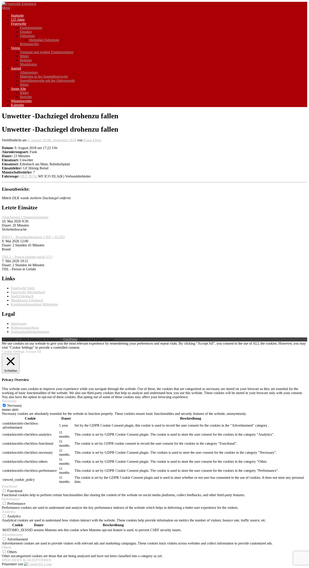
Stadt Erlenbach (22, 296)
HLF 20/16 (28, 176)
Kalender (17, 105)
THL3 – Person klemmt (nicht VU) (27, 257)
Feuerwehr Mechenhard (28, 292)
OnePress (70, 339)
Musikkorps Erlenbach (27, 300)
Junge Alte (18, 89)
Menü (6, 8)
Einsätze (26, 32)
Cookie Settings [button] (13, 351)
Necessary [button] (9, 401)
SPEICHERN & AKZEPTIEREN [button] (26, 560)
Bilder (24, 56)
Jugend (16, 68)
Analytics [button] (8, 512)
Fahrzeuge (27, 36)
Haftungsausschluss (25, 328)
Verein (15, 48)
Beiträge (26, 60)
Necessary (14, 405)
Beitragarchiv (29, 44)
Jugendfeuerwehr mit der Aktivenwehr (47, 80)
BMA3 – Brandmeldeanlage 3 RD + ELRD (33, 237)
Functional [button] (9, 486)
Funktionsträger (31, 28)
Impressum (18, 323)
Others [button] (6, 547)
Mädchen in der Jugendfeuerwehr (44, 76)
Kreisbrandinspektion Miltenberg (34, 304)
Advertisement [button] (12, 535)
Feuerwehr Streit (23, 288)
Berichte (26, 97)
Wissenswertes (21, 101)
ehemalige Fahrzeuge (44, 40)
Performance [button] (11, 499)
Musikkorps (28, 64)
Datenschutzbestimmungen (30, 332)
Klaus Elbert (92, 140)
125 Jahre (18, 19)
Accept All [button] (33, 351)
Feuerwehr (18, 24)
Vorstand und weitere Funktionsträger (47, 52)
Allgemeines (29, 72)
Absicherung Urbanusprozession (25, 217)
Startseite (17, 15)
